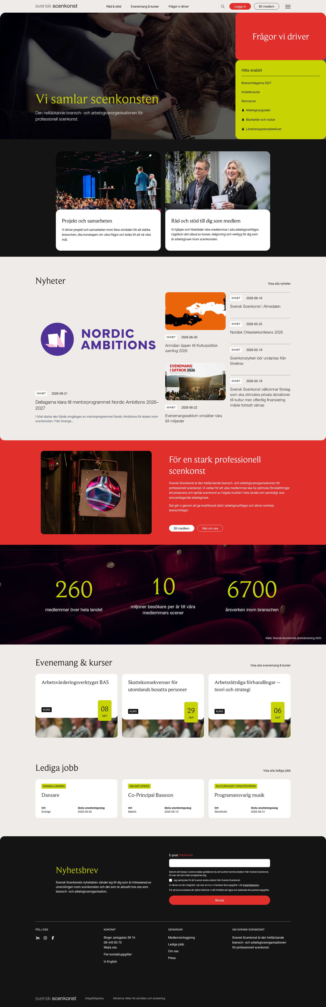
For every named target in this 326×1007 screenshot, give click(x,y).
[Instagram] (45, 937)
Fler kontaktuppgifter (118, 954)
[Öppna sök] (223, 6)
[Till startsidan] (56, 6)
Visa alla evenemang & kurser (271, 665)
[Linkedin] (37, 937)
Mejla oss (110, 947)
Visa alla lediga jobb (277, 770)
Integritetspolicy (251, 885)
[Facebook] (53, 937)
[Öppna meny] (288, 6)
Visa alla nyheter (279, 283)
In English (110, 961)
